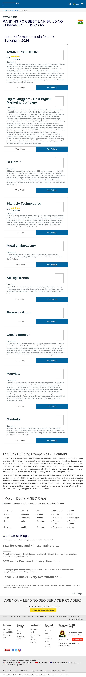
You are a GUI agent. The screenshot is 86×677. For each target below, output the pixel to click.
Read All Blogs (76, 594)
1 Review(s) (16, 211)
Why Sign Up (35, 640)
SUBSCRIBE (77, 640)
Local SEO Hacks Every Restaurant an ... (32, 577)
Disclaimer (58, 675)
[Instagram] (19, 650)
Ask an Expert (50, 636)
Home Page (7, 629)
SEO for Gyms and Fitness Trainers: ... (31, 545)
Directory (34, 629)
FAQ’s (47, 641)
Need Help (6, 635)
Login (33, 632)
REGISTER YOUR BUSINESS (43, 610)
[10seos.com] (9, 4)
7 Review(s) (16, 59)
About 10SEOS (8, 632)
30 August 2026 (10, 17)
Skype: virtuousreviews (76, 619)
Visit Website (52, 88)
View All (72, 527)
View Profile (20, 88)
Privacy (51, 675)
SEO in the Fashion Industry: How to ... (31, 561)
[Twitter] (16, 650)
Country (33, 642)
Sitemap (66, 675)
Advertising (49, 639)
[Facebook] (13, 650)
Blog (4, 637)
